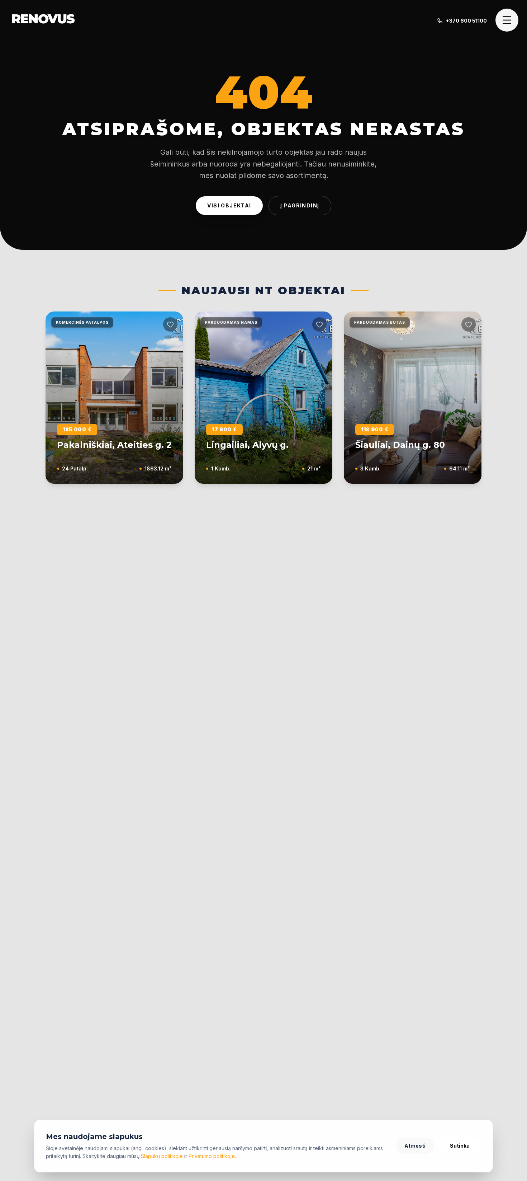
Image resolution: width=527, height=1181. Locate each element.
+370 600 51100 (466, 21)
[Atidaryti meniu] (506, 20)
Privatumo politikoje (212, 1156)
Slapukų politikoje (162, 1156)
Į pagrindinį (299, 205)
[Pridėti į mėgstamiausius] (170, 324)
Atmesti (415, 1146)
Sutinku (460, 1146)
